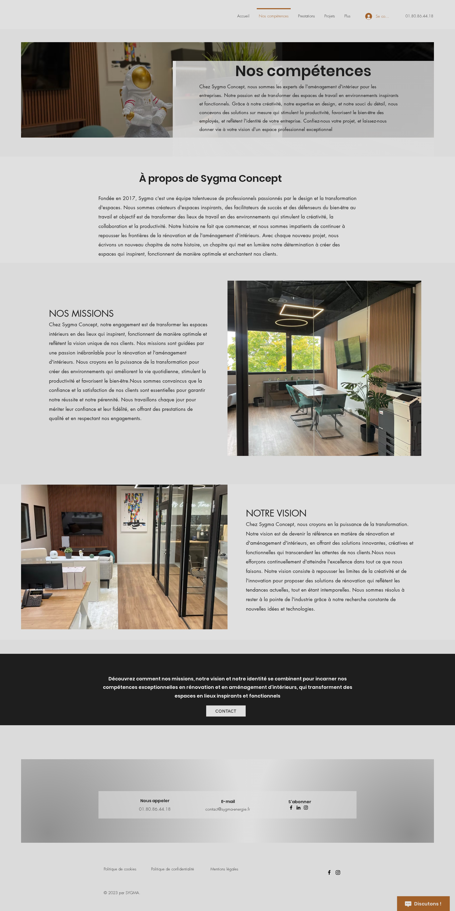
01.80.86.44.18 (419, 15)
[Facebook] (291, 807)
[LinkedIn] (298, 807)
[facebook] (329, 872)
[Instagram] (306, 807)
